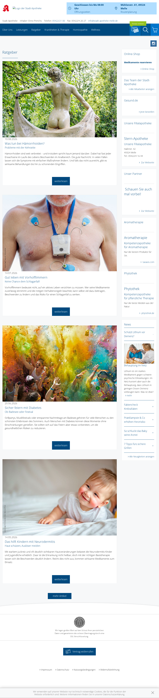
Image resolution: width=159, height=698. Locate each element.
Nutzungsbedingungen (84, 669)
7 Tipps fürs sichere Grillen (135, 446)
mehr (129, 395)
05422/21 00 (58, 20)
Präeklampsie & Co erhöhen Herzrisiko (134, 419)
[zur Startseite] (27, 8)
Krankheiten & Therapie (57, 29)
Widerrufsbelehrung (109, 669)
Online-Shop (148, 68)
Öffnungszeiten (82, 11)
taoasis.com (148, 262)
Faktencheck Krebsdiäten (131, 406)
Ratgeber (36, 29)
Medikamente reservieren (138, 62)
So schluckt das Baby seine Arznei (135, 433)
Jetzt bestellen (147, 111)
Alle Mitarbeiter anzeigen (142, 89)
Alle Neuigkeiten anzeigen (141, 456)
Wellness (95, 29)
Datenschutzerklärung (113, 694)
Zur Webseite (147, 162)
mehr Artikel (59, 596)
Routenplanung (129, 11)
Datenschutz (63, 669)
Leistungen (22, 29)
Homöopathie (80, 29)
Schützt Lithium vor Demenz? (134, 334)
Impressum (46, 669)
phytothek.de (147, 313)
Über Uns (7, 29)
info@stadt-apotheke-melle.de (103, 20)
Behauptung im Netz (135, 365)
